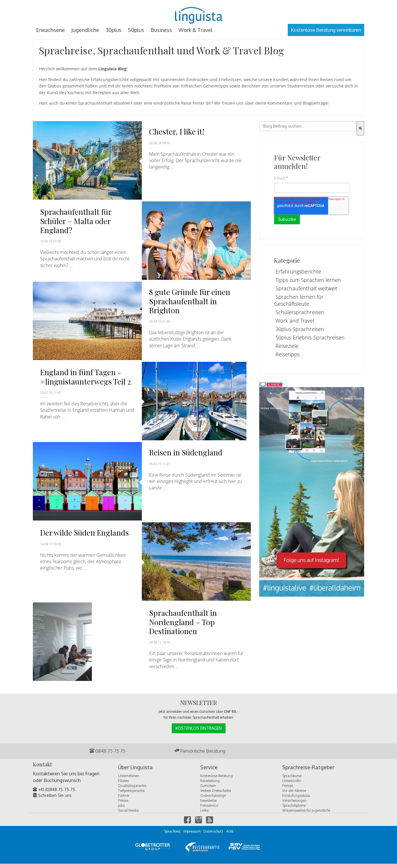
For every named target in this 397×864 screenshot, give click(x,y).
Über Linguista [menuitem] (135, 767)
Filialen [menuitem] (123, 781)
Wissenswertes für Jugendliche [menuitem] (306, 810)
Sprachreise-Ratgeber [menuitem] (308, 767)
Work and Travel (295, 320)
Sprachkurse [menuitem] (291, 776)
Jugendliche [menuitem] (85, 30)
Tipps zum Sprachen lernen (308, 279)
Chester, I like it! (176, 131)
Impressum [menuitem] (192, 831)
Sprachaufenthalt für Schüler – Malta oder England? (75, 221)
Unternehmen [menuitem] (128, 776)
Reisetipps (288, 354)
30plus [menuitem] (113, 30)
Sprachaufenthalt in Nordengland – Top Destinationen (183, 622)
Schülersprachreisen (300, 312)
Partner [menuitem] (123, 795)
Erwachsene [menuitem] (50, 30)
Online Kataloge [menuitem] (213, 795)
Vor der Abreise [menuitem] (294, 790)
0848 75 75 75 (110, 751)
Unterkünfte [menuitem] (291, 781)
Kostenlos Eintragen (199, 728)
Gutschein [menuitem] (208, 785)
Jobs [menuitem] (121, 805)
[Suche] (360, 128)
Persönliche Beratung (202, 751)
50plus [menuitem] (136, 30)
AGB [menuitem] (229, 831)
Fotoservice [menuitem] (209, 805)
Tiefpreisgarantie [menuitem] (131, 790)
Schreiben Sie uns (54, 795)
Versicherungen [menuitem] (294, 800)
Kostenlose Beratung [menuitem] (216, 776)
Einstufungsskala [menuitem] (296, 795)
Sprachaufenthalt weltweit (306, 288)
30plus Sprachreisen (300, 328)
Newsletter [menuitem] (208, 800)
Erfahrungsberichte (298, 271)
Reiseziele (287, 345)
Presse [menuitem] (123, 800)
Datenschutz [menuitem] (213, 831)
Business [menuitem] (161, 30)
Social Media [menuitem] (128, 810)
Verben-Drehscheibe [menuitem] (215, 790)
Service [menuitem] (209, 767)
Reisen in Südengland (185, 452)
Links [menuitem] (204, 810)
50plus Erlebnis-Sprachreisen (310, 337)
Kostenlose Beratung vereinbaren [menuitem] (326, 30)
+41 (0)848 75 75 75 (56, 789)
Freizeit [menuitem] (287, 785)
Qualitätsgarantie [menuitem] (132, 785)
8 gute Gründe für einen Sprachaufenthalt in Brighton (189, 301)
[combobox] (308, 126)
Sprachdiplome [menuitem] (294, 805)
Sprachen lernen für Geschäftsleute (298, 300)
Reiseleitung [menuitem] (210, 781)
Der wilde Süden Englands (84, 532)
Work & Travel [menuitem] (195, 30)
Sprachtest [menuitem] (172, 831)
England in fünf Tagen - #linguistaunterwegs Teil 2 (85, 376)
